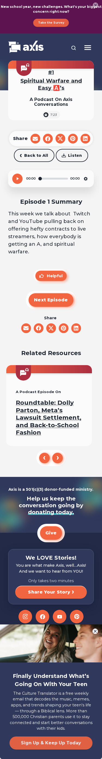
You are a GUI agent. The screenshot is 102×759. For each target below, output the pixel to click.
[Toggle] (88, 48)
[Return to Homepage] (26, 47)
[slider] (53, 178)
